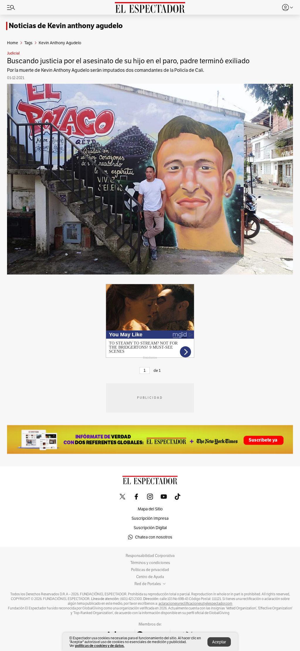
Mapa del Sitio (150, 509)
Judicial (13, 53)
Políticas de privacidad (150, 570)
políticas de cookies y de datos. (100, 645)
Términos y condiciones (150, 563)
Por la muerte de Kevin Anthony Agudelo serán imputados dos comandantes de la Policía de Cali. (105, 70)
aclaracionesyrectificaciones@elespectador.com (195, 603)
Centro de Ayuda (150, 577)
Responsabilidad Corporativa (150, 556)
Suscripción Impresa (150, 518)
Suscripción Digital (150, 527)
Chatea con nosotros (153, 537)
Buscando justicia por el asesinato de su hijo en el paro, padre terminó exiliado (128, 60)
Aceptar (219, 642)
